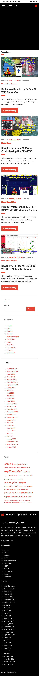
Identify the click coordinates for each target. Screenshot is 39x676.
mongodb (22, 483)
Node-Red (10, 345)
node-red (29, 486)
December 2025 (12, 369)
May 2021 (10, 436)
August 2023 (11, 388)
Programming (11, 347)
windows (29, 502)
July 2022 (10, 423)
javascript (6, 479)
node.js (6, 489)
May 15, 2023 (14, 139)
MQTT (13, 202)
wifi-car (24, 502)
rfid (30, 497)
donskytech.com (9, 5)
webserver (27, 500)
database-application (10, 467)
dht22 (23, 468)
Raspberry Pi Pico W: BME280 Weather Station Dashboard (18, 267)
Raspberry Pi (11, 353)
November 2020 (12, 444)
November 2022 (12, 412)
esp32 (7, 471)
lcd (15, 479)
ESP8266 (10, 331)
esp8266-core (26, 472)
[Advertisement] (19, 30)
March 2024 (11, 377)
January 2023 (11, 406)
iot (31, 475)
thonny (6, 500)
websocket (7, 503)
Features (10, 334)
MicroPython (6, 84)
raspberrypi (23, 496)
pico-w (18, 489)
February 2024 (12, 379)
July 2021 (10, 433)
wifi (21, 502)
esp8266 (17, 471)
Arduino (9, 326)
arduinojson (17, 464)
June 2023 (10, 393)
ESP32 (9, 328)
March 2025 (11, 374)
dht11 (18, 467)
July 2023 (10, 390)
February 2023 (12, 404)
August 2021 (11, 431)
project (7, 492)
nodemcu (13, 489)
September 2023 (12, 385)
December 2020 (12, 442)
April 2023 (10, 398)
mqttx (24, 486)
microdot (19, 479)
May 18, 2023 (14, 80)
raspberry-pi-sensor (10, 497)
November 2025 (12, 371)
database (23, 464)
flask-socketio (18, 476)
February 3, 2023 (15, 198)
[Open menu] (36, 6)
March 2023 (11, 401)
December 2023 (12, 382)
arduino (8, 463)
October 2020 (11, 447)
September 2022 (12, 417)
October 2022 (11, 415)
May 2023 (10, 396)
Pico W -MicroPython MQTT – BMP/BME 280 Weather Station (19, 208)
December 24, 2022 (16, 257)
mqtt (16, 486)
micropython (11, 482)
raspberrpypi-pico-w (26, 493)
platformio (24, 489)
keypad (11, 479)
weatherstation (14, 500)
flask (11, 476)
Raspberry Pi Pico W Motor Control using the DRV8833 (16, 150)
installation (26, 476)
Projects (14, 84)
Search (6, 305)
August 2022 (11, 420)
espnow (6, 476)
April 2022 (10, 425)
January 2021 (11, 439)
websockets (16, 503)
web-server (21, 500)
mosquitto (8, 486)
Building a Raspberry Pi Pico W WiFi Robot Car (18, 91)
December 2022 (12, 409)
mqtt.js (20, 486)
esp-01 (28, 467)
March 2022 (11, 428)
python (15, 492)
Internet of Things (13, 337)
